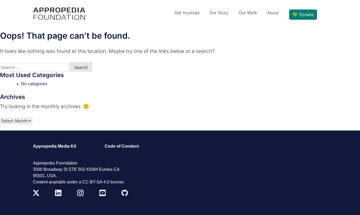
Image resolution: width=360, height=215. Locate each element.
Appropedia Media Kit (54, 146)
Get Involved (187, 12)
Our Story (219, 12)
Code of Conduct (122, 146)
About (273, 12)
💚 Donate (303, 14)
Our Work (248, 12)
